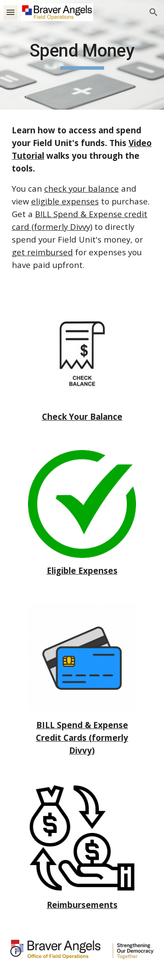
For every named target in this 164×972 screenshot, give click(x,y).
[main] (82, 54)
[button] (10, 12)
